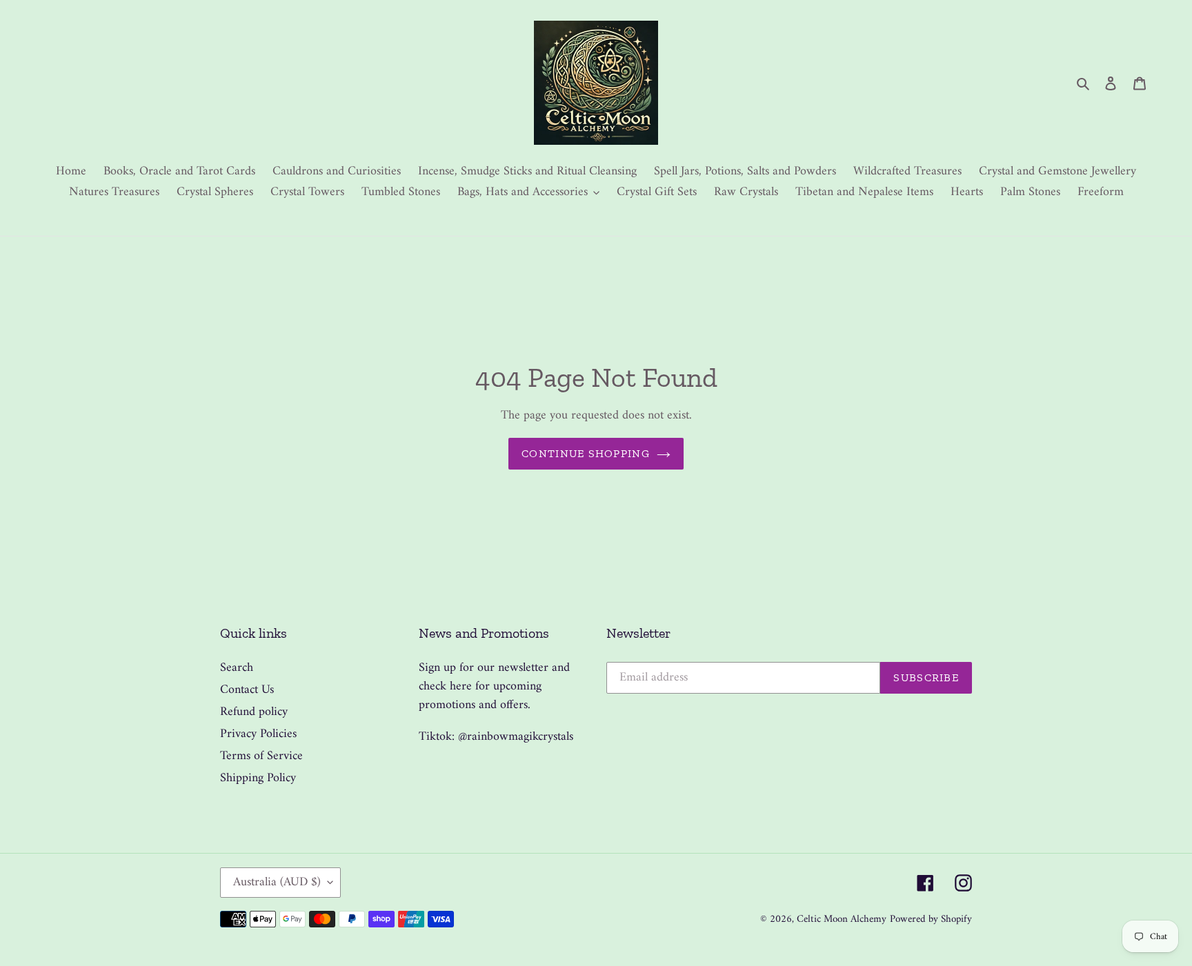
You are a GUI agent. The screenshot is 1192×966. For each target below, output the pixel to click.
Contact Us (247, 690)
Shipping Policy (258, 778)
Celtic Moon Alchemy (841, 919)
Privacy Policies (258, 734)
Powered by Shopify (931, 919)
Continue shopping (586, 453)
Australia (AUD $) (277, 882)
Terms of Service (261, 756)
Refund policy (254, 712)
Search (236, 667)
